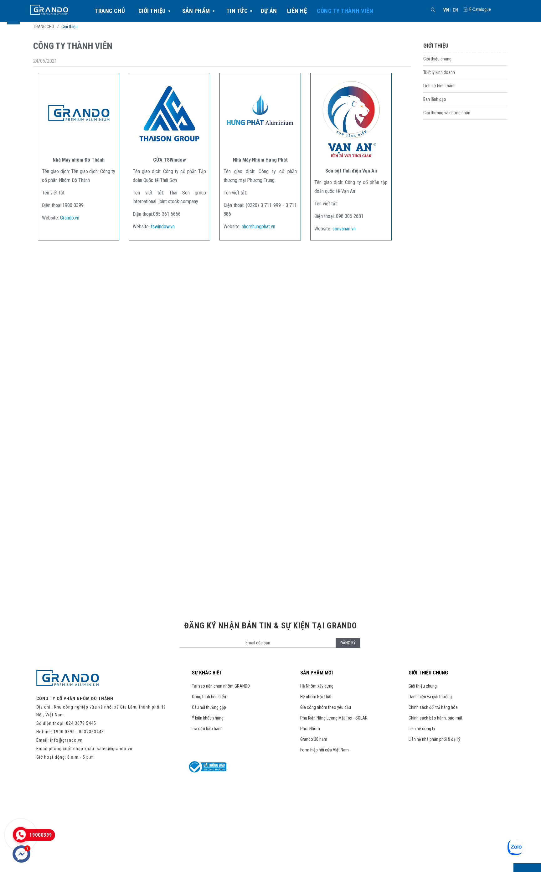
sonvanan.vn (344, 229)
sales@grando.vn (114, 748)
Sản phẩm (196, 10)
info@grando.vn (66, 740)
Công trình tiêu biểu (209, 696)
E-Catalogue (480, 9)
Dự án (269, 10)
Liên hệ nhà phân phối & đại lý (434, 739)
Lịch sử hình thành (439, 85)
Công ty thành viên (345, 10)
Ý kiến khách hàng (208, 717)
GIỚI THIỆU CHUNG (428, 673)
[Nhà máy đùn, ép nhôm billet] (260, 149)
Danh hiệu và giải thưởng (430, 696)
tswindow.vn (163, 227)
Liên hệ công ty (422, 728)
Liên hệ (297, 10)
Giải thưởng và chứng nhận (446, 112)
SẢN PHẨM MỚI (316, 673)
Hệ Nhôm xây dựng (316, 686)
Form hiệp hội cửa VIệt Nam (324, 749)
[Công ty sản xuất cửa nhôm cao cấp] (169, 149)
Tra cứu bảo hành (207, 728)
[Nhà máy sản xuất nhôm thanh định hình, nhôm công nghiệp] (78, 149)
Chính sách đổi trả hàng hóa (433, 707)
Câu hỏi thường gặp (209, 707)
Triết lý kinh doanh (439, 72)
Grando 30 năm (313, 739)
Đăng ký (348, 642)
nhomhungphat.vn (258, 227)
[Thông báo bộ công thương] (207, 770)
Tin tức (237, 10)
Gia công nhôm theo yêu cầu (325, 707)
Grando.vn (69, 218)
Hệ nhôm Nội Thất (316, 696)
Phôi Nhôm (310, 728)
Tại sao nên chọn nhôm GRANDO (221, 686)
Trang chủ (110, 10)
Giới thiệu (152, 10)
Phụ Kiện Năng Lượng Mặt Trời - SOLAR (334, 717)
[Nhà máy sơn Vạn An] (351, 160)
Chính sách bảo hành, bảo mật (435, 717)
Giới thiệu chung (437, 58)
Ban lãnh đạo (434, 99)
